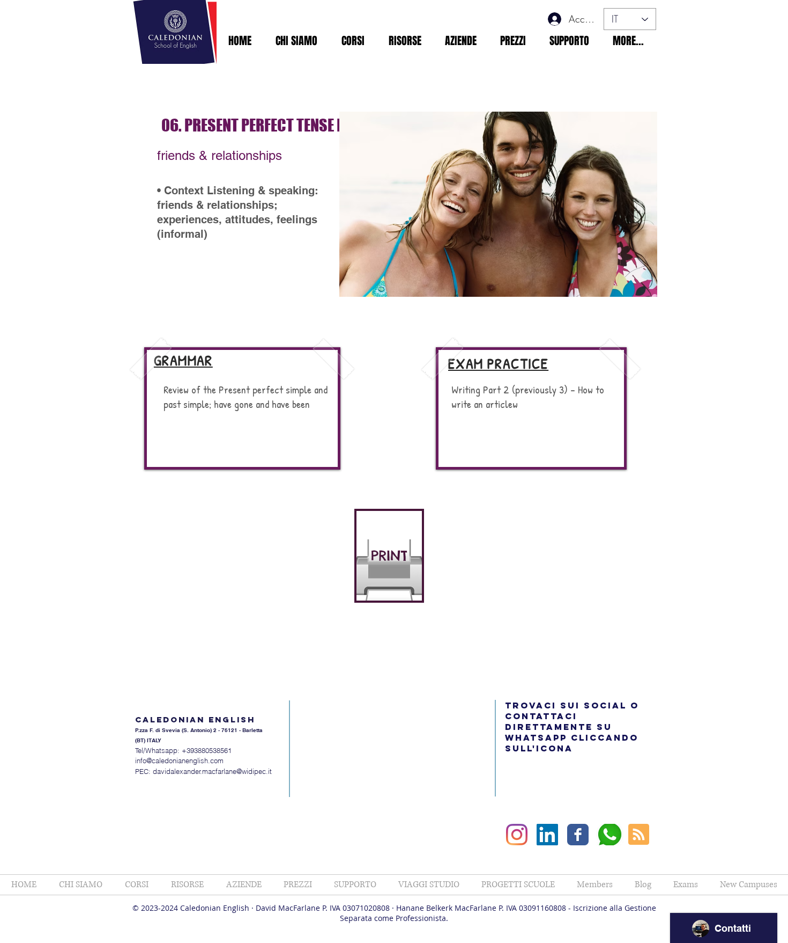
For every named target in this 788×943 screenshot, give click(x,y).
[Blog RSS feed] (638, 835)
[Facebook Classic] (578, 834)
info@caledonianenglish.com (179, 760)
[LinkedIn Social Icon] (547, 834)
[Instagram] (516, 834)
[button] (296, 41)
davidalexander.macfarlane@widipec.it (212, 771)
